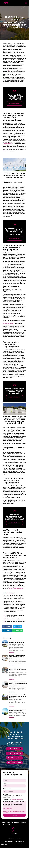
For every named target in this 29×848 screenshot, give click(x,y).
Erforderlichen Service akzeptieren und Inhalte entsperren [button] (14, 812)
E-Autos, (14, 442)
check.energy (6, 150)
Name (4, 778)
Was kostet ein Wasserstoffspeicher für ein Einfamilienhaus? (14, 616)
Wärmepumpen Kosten (8, 323)
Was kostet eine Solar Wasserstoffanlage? (15, 621)
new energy (6, 70)
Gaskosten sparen (19, 795)
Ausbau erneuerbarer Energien (16, 588)
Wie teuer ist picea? (9, 593)
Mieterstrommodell (7, 143)
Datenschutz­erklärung (16, 799)
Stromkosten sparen (9, 795)
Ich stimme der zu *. (14, 799)
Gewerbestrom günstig (14, 148)
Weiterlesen (11, 652)
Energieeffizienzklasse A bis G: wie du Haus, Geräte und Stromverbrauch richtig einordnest (18, 684)
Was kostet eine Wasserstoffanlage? (13, 618)
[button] (25, 3)
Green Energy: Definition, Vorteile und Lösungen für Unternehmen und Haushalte (17, 696)
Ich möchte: (5, 794)
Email (4, 783)
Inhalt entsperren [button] (7, 809)
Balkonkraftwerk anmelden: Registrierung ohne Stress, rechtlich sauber (17, 669)
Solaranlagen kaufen (9, 797)
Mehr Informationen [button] (7, 808)
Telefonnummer (6, 788)
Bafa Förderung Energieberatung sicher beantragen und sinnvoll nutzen (17, 657)
